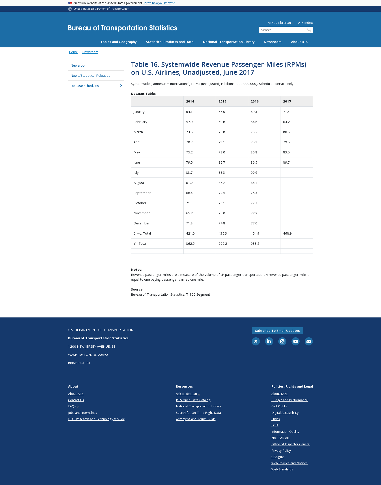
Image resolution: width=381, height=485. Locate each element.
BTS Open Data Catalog (193, 400)
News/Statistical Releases (90, 75)
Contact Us (76, 400)
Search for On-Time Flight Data (198, 412)
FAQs (72, 406)
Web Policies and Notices (289, 463)
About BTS (299, 41)
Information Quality (285, 431)
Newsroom (273, 41)
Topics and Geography (118, 41)
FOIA (274, 425)
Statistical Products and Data (170, 41)
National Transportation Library (229, 41)
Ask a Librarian (186, 394)
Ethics (275, 419)
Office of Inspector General (290, 444)
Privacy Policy (281, 450)
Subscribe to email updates (277, 330)
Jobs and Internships (82, 412)
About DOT (279, 394)
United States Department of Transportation (101, 9)
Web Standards (282, 469)
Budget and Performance (289, 400)
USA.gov (277, 457)
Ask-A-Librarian (279, 22)
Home (73, 52)
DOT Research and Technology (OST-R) (96, 419)
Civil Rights (279, 406)
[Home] (122, 29)
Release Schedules (85, 85)
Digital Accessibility (285, 412)
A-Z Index (305, 22)
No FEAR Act (280, 438)
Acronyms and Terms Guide (196, 419)
